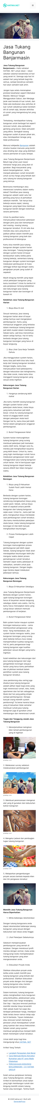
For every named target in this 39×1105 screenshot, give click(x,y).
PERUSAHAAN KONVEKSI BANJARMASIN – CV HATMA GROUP (21, 1067)
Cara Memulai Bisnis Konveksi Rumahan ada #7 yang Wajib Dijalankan (22, 1058)
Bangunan (24, 145)
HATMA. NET (25, 1042)
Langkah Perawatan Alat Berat (22, 1053)
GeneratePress (19, 1101)
